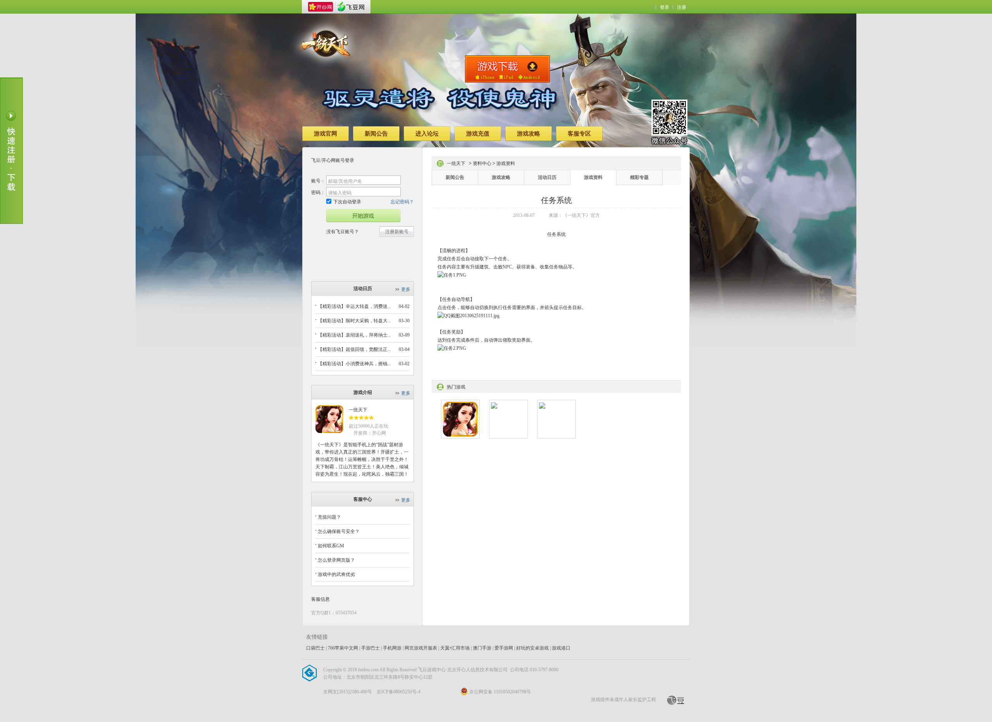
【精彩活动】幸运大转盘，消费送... (354, 306)
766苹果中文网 (343, 648)
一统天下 (358, 410)
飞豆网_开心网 (350, 7)
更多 (405, 289)
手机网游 (392, 648)
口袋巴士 (315, 648)
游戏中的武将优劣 (336, 574)
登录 (664, 7)
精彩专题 (639, 177)
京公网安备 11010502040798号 (500, 691)
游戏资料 (593, 177)
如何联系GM (331, 545)
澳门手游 (482, 648)
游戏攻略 (528, 134)
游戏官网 (325, 134)
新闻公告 (376, 134)
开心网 (320, 7)
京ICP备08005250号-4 (398, 691)
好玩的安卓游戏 (532, 648)
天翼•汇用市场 (455, 648)
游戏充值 (477, 134)
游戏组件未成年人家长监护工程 (623, 699)
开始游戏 (363, 215)
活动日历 (547, 177)
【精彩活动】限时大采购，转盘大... (354, 320)
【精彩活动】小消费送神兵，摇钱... (354, 363)
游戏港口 (561, 648)
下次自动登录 (347, 202)
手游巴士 (370, 648)
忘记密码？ (402, 202)
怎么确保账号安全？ (339, 531)
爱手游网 (503, 648)
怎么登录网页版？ (336, 560)
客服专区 (579, 134)
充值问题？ (329, 517)
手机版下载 (507, 69)
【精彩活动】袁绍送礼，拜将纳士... (354, 335)
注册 (681, 7)
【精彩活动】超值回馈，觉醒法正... (354, 349)
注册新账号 (396, 231)
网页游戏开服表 (421, 648)
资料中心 (482, 163)
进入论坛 (427, 134)
